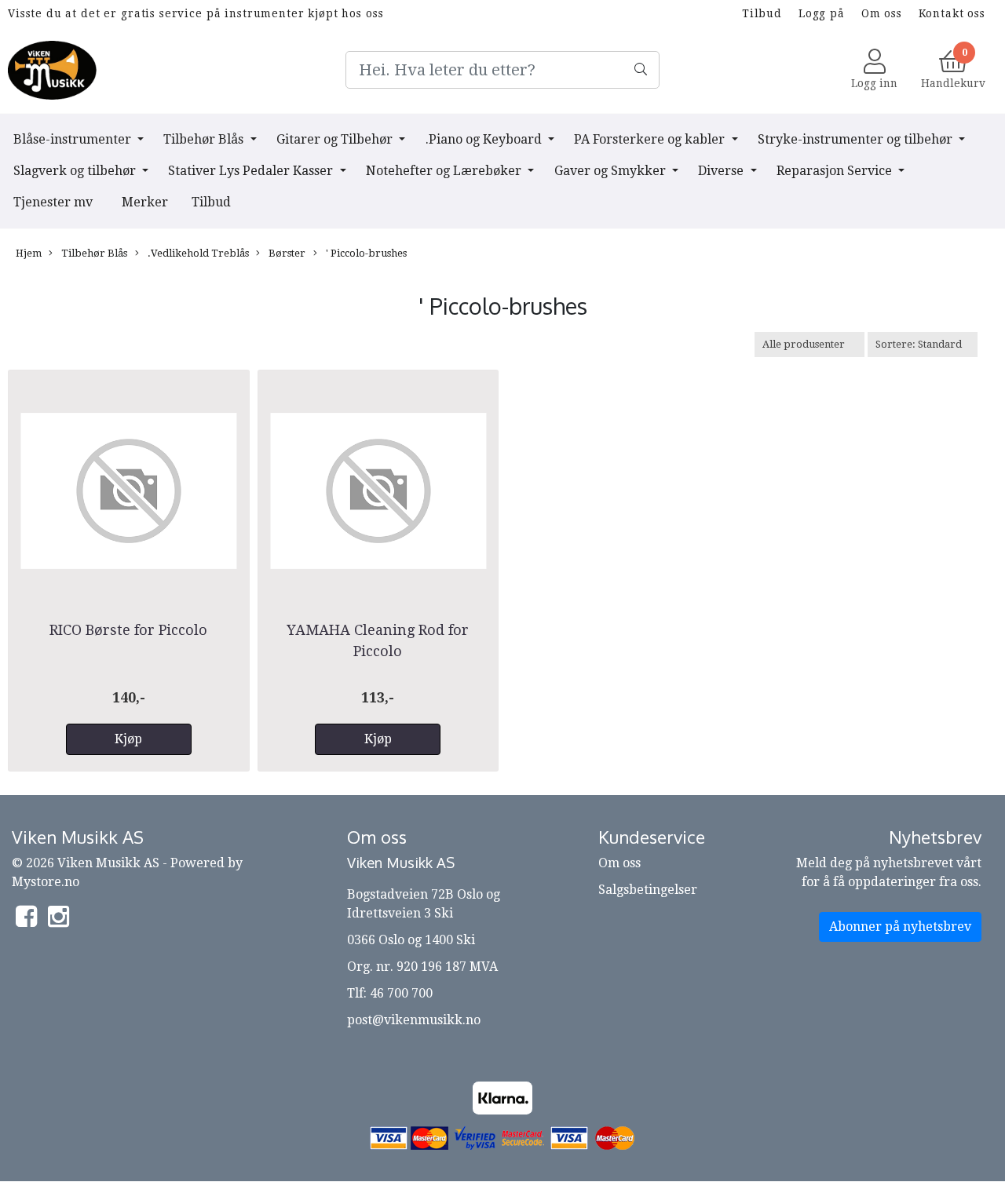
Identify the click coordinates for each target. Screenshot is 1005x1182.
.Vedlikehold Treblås (197, 253)
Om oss (881, 13)
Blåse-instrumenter (73, 139)
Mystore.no (45, 881)
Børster (285, 253)
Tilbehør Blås (205, 139)
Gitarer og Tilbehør (336, 139)
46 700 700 (401, 993)
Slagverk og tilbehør (76, 170)
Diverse (722, 170)
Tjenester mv (53, 202)
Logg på (822, 13)
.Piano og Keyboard (485, 139)
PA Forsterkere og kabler (651, 139)
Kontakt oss (952, 13)
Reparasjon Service (836, 170)
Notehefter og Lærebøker (445, 170)
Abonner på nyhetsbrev (900, 926)
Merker (145, 202)
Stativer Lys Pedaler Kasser (252, 170)
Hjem (29, 253)
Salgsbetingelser (647, 889)
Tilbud (762, 13)
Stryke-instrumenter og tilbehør (857, 139)
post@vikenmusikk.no (414, 1019)
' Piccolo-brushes (365, 253)
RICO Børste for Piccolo (128, 630)
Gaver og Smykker (611, 170)
